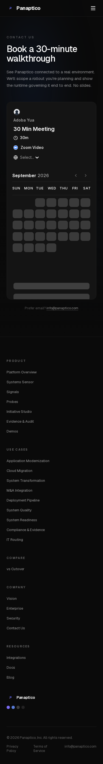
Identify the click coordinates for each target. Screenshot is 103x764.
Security (13, 618)
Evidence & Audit (20, 421)
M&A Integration (19, 490)
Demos (12, 431)
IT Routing (15, 539)
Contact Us (16, 628)
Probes (12, 401)
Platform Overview (22, 372)
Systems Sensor (20, 382)
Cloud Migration (19, 470)
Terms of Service (40, 748)
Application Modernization (28, 461)
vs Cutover (15, 569)
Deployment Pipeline (23, 500)
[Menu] (93, 8)
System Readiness (22, 520)
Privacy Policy (12, 748)
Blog (10, 677)
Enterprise (15, 608)
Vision (12, 598)
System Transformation (26, 480)
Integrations (16, 657)
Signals (13, 392)
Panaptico (28, 8)
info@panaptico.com (62, 308)
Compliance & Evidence (26, 529)
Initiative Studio (19, 411)
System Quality (19, 510)
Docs (11, 667)
